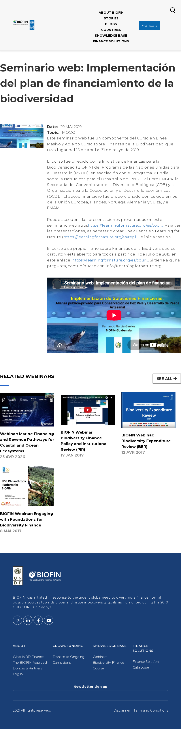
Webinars (100, 657)
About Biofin (111, 13)
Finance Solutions (111, 41)
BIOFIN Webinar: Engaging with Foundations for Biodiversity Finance (26, 519)
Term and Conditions (151, 710)
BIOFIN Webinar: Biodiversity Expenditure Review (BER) (146, 441)
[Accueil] (23, 25)
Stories (111, 18)
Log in (18, 674)
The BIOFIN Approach (30, 663)
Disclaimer (121, 710)
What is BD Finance (28, 657)
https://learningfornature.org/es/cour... (110, 260)
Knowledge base (111, 36)
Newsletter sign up (90, 687)
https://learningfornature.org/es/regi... (101, 237)
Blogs (111, 24)
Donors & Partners (27, 668)
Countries (111, 30)
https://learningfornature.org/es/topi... (125, 225)
